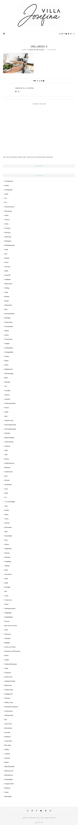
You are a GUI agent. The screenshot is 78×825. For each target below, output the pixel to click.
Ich (5, 497)
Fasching (7, 266)
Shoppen (7, 343)
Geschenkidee (8, 326)
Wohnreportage (8, 373)
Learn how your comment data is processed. (40, 157)
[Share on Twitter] (39, 81)
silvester (6, 523)
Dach (6, 476)
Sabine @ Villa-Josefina (36, 49)
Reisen (6, 655)
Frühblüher (7, 279)
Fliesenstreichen (9, 207)
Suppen (6, 660)
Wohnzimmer (8, 284)
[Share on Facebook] (37, 81)
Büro (5, 254)
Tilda (5, 454)
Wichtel (6, 331)
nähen (6, 450)
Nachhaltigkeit (8, 779)
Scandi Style (8, 741)
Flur (5, 198)
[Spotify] (68, 34)
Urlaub (6, 194)
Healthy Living (8, 702)
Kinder (6, 249)
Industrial (7, 758)
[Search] (74, 34)
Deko (6, 309)
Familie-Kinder (8, 689)
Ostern (6, 224)
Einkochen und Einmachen (12, 651)
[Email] (66, 34)
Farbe (6, 578)
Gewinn (6, 544)
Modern (6, 762)
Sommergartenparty (10, 429)
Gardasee (7, 446)
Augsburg (7, 788)
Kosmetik (7, 732)
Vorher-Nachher (9, 442)
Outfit (6, 630)
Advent (6, 335)
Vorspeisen (7, 672)
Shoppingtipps (8, 617)
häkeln (6, 514)
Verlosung (7, 232)
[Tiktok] (71, 34)
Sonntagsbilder (8, 352)
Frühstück (7, 698)
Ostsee (6, 407)
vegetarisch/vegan (9, 681)
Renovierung (8, 211)
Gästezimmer (8, 677)
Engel (6, 583)
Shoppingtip (7, 613)
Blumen (6, 459)
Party (6, 540)
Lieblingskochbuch (9, 608)
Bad (5, 591)
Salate (6, 668)
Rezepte (6, 296)
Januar (6, 519)
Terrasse (7, 219)
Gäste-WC (7, 275)
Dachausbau (8, 527)
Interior (6, 604)
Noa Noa (7, 553)
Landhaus (7, 754)
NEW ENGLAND (9, 766)
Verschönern (8, 574)
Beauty (6, 360)
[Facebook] (36, 811)
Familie (6, 185)
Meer (5, 416)
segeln (6, 412)
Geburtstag (7, 237)
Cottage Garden (9, 783)
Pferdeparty (7, 241)
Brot (5, 719)
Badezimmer (8, 685)
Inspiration (7, 638)
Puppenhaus (8, 548)
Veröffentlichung (9, 463)
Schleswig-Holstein (10, 403)
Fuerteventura (8, 711)
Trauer (6, 595)
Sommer (6, 395)
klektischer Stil (8, 771)
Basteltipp (7, 318)
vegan (6, 292)
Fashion (6, 356)
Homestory (7, 634)
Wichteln (7, 480)
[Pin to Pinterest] (41, 81)
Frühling (6, 288)
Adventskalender (9, 313)
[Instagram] (59, 34)
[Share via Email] (43, 81)
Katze (6, 489)
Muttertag (7, 467)
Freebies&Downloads (10, 664)
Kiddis (6, 271)
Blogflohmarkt (8, 369)
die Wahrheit (8, 484)
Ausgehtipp (7, 561)
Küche (6, 262)
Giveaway (7, 228)
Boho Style (7, 745)
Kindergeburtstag (9, 245)
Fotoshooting (8, 339)
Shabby (6, 749)
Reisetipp (7, 382)
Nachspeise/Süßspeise (11, 707)
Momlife (6, 258)
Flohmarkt (7, 557)
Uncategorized (8, 181)
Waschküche (8, 728)
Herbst (6, 365)
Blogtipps (7, 642)
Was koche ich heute (10, 625)
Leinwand (7, 399)
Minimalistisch (8, 775)
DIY (5, 202)
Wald (5, 531)
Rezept (6, 301)
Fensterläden (8, 536)
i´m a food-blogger (9, 501)
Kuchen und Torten (10, 647)
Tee (5, 386)
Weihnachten (8, 305)
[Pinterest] (62, 34)
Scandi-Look (8, 600)
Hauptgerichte (8, 694)
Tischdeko (7, 390)
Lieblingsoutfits (8, 715)
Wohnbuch (7, 736)
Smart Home (8, 724)
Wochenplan (8, 796)
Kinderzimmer (8, 322)
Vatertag (6, 566)
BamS (6, 493)
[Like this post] (35, 81)
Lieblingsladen (8, 348)
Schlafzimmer (8, 472)
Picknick (7, 621)
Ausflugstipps (8, 190)
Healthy (6, 510)
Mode (6, 570)
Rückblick (7, 433)
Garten (6, 215)
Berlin (6, 378)
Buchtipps (7, 587)
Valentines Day (8, 420)
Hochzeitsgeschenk (10, 425)
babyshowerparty (9, 437)
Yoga (5, 506)
